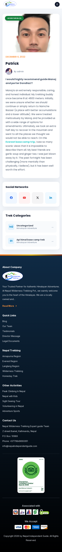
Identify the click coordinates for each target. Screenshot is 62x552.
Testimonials (8, 331)
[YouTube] (24, 198)
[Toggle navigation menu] (57, 4)
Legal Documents (11, 341)
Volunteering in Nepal (13, 406)
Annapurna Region (11, 356)
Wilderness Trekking (12, 371)
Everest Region (10, 361)
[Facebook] (11, 198)
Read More (8, 306)
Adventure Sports (11, 411)
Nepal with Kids (10, 396)
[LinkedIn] (51, 198)
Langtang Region (10, 366)
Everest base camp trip (20, 142)
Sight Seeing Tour (11, 401)
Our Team (7, 326)
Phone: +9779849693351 (15, 441)
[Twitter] (37, 198)
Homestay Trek (10, 376)
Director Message (11, 336)
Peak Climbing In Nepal (13, 391)
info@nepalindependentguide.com (19, 446)
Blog (4, 321)
